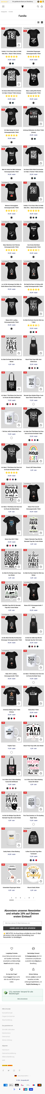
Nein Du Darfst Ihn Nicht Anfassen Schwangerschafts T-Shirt (11, 170)
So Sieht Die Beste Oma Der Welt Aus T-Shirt (33, 321)
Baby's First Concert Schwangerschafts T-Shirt (33, 508)
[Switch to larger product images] (38, 22)
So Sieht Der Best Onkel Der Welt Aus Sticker (33, 574)
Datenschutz (6, 1036)
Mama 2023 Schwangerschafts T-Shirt (33, 606)
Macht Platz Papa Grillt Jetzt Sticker (34, 745)
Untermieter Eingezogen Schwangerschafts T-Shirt (33, 52)
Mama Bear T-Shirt (33, 709)
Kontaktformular (7, 1013)
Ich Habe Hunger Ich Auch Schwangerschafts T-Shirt (11, 131)
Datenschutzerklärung (9, 1053)
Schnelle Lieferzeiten (8, 1029)
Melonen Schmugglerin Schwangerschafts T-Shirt (11, 206)
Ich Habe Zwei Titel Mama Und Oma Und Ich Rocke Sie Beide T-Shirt (33, 432)
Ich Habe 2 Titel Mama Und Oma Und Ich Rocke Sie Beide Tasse (33, 675)
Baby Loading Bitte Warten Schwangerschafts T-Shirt (33, 92)
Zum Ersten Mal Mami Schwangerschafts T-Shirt (33, 246)
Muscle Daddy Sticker (34, 887)
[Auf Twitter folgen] (9, 1070)
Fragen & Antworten (8, 1016)
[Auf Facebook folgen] (3, 1070)
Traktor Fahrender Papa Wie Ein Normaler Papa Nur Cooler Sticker (33, 540)
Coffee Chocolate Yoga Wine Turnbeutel (33, 852)
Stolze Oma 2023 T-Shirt (11, 539)
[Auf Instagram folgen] (14, 1070)
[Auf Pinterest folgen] (19, 1070)
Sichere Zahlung (7, 1040)
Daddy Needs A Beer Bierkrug (11, 851)
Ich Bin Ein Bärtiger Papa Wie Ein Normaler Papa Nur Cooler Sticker (11, 816)
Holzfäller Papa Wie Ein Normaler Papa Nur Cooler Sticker (11, 606)
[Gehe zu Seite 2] (33, 897)
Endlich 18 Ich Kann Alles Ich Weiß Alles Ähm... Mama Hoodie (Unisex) (33, 206)
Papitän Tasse (11, 745)
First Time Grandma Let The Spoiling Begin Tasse (33, 816)
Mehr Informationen (22, 998)
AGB (3, 1060)
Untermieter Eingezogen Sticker (11, 887)
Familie (11, 11)
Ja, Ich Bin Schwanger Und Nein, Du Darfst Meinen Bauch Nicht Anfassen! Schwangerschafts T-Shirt (11, 286)
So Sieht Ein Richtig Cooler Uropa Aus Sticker (11, 574)
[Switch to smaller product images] (42, 22)
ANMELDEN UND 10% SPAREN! (22, 928)
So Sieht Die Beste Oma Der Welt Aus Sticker (11, 360)
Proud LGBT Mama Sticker (33, 467)
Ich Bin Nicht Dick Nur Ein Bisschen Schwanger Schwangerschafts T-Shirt (11, 639)
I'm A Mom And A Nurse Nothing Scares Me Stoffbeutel (11, 780)
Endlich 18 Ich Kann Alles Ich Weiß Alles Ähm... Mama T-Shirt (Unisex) (11, 52)
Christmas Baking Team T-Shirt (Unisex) (11, 711)
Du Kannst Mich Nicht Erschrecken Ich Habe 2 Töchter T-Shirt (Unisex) (33, 170)
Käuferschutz (6, 1033)
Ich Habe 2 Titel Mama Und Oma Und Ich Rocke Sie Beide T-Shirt (11, 468)
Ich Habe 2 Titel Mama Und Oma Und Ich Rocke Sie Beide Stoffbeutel (11, 396)
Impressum (5, 1050)
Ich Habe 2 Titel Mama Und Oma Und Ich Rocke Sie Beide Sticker (11, 508)
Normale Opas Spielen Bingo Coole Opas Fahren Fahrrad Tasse (33, 396)
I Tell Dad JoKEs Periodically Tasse (11, 431)
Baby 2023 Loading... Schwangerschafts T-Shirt (11, 675)
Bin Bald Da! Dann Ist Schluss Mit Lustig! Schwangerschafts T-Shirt (33, 285)
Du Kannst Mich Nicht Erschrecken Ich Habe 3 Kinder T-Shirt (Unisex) (11, 92)
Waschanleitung (7, 1020)
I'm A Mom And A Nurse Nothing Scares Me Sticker (33, 780)
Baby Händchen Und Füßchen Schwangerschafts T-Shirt (11, 246)
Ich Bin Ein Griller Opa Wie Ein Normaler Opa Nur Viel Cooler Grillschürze (33, 639)
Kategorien (4, 11)
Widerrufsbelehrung (8, 1057)
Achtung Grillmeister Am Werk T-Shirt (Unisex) (33, 131)
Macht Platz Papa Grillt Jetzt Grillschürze (33, 360)
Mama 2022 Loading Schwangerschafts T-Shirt (11, 321)
